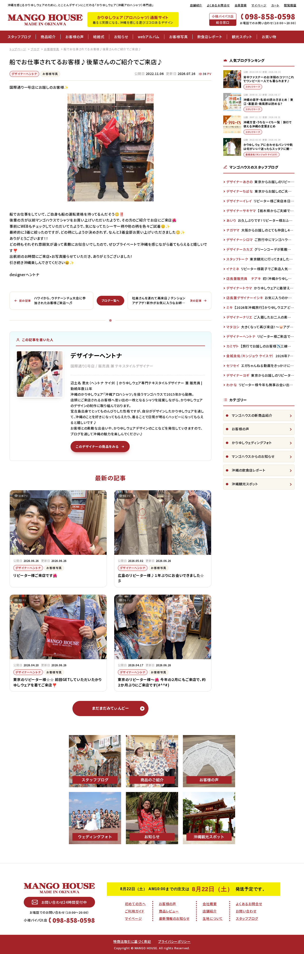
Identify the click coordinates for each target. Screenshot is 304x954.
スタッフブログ (19, 36)
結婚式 (98, 36)
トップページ (18, 49)
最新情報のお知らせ (174, 918)
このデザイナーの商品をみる (97, 446)
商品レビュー (169, 911)
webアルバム (149, 36)
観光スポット (242, 36)
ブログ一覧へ (110, 300)
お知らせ (121, 36)
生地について (213, 918)
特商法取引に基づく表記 (132, 941)
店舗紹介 (196, 5)
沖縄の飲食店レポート (249, 470)
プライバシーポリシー (174, 941)
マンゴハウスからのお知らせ (253, 456)
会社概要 (210, 903)
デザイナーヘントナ (24, 74)
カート (275, 5)
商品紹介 (48, 36)
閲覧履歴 (290, 5)
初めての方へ (135, 903)
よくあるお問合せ (218, 5)
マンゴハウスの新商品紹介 (252, 415)
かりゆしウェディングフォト (252, 442)
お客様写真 (178, 36)
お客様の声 (74, 36)
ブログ (35, 49)
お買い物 (269, 36)
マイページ (259, 5)
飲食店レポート (209, 36)
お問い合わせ (246, 911)
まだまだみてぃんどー (110, 708)
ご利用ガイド (134, 911)
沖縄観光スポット (245, 484)
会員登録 (241, 5)
